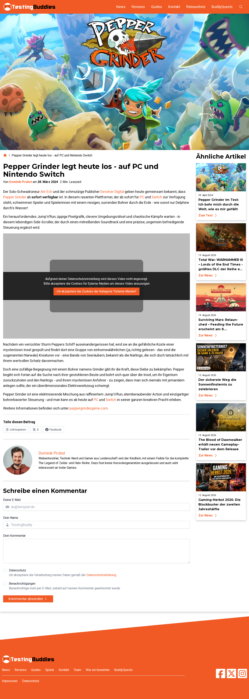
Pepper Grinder (14, 197)
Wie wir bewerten (98, 670)
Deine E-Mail (12, 500)
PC (142, 197)
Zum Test (205, 215)
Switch (157, 197)
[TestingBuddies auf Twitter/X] (231, 674)
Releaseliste (195, 7)
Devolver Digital (112, 192)
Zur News (205, 275)
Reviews (138, 7)
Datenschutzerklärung (101, 575)
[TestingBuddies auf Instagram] (242, 674)
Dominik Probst (20, 182)
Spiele (49, 670)
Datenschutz (63, 572)
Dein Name (10, 518)
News (120, 7)
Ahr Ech (46, 192)
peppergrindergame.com (88, 408)
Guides (156, 7)
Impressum (10, 681)
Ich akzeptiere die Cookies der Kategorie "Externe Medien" (96, 291)
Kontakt (174, 7)
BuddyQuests (222, 7)
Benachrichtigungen (65, 586)
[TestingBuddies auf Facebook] (220, 674)
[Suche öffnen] (241, 6)
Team (77, 670)
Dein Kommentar (14, 535)
